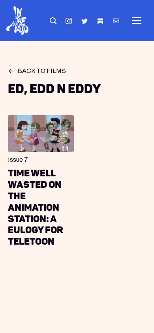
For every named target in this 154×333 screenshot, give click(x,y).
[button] (53, 20)
